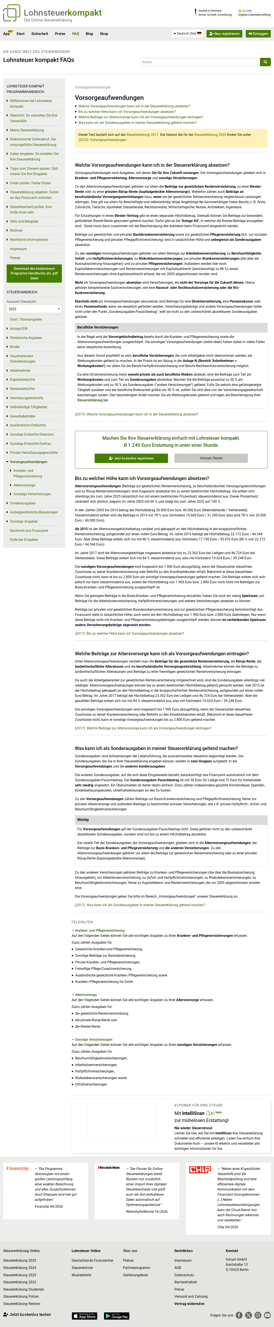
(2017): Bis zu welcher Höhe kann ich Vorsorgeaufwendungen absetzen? (129, 633)
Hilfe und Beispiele (24, 221)
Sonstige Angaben (24, 521)
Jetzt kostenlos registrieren (133, 458)
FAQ (75, 34)
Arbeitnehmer (20, 371)
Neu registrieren (227, 34)
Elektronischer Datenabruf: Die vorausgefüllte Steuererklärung (33, 142)
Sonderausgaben (23, 503)
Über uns (130, 1251)
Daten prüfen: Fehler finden (30, 183)
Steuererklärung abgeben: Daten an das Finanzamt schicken (34, 195)
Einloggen (260, 34)
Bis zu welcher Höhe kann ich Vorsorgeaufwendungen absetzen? (127, 112)
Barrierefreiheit (185, 1282)
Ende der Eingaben (24, 540)
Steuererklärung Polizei (21, 1296)
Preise (60, 34)
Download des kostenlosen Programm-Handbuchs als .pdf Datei (34, 273)
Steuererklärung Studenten (23, 1289)
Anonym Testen (211, 458)
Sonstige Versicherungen (93, 1040)
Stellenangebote (135, 1275)
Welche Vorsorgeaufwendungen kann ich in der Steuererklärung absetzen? (134, 106)
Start (20, 34)
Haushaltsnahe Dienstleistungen (22, 359)
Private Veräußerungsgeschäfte (34, 453)
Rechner (16, 230)
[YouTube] (267, 1315)
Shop (104, 34)
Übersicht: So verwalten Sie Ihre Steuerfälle (33, 118)
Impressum (18, 249)
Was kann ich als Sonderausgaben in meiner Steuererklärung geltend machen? (137, 123)
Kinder (15, 347)
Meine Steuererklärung (27, 130)
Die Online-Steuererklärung (48, 20)
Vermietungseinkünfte (26, 398)
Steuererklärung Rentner (21, 1304)
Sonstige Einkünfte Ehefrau (30, 444)
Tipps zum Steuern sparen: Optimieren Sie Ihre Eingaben (34, 171)
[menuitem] (187, 33)
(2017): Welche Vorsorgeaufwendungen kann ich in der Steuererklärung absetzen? (136, 414)
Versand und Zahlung (191, 1296)
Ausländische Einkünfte (28, 425)
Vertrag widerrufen (189, 1304)
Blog (89, 34)
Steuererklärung (90, 400)
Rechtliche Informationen (29, 240)
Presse (15, 258)
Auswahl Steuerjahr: (22, 302)
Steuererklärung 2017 (142, 135)
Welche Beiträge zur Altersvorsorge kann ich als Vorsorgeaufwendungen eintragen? (140, 117)
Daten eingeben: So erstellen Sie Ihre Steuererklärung (34, 156)
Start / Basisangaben (26, 319)
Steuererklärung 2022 (19, 1282)
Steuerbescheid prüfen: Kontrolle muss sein (31, 209)
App (6, 34)
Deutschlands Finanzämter (92, 1260)
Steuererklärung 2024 (19, 1268)
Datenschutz (184, 1275)
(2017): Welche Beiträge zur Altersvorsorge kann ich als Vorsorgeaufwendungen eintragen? (143, 728)
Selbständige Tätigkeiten (28, 407)
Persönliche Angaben (26, 338)
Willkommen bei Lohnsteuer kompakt (31, 103)
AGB (177, 1268)
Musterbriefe (81, 1275)
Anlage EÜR (19, 329)
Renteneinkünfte (22, 389)
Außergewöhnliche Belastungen (34, 512)
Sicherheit (39, 34)
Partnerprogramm (136, 1268)
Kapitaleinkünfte (22, 380)
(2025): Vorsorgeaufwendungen (102, 140)
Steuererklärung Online (21, 1251)
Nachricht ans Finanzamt (29, 531)
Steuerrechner (82, 1268)
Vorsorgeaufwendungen (93, 87)
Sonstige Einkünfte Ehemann (32, 434)
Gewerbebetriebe (22, 416)
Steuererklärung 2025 (210, 135)
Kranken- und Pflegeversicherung (100, 930)
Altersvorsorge (86, 995)
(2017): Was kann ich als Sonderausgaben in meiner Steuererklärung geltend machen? (140, 905)
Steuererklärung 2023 (19, 1275)
